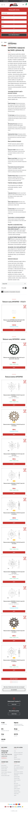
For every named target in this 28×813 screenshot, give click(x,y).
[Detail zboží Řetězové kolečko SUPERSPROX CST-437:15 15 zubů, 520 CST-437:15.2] (14, 563)
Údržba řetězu (16, 793)
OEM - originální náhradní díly (19, 767)
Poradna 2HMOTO (4, 770)
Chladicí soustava (17, 788)
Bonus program (3, 765)
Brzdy (15, 781)
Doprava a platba (4, 768)
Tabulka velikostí (17, 765)
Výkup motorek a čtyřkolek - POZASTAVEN (18, 774)
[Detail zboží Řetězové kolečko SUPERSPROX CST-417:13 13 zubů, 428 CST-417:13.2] (14, 446)
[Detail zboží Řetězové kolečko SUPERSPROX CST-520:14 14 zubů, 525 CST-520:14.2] (14, 593)
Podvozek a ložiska (17, 791)
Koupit (14, 329)
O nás (15, 750)
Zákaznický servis (4, 761)
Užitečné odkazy (17, 761)
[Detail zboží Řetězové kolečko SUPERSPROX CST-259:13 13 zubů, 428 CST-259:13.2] (14, 387)
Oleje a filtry (16, 783)
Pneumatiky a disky (17, 785)
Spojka (15, 795)
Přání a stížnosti (4, 773)
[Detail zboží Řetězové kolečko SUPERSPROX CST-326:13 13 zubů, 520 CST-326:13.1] (14, 622)
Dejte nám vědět (14, 689)
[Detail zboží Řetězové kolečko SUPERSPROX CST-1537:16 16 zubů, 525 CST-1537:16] (14, 534)
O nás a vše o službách (18, 747)
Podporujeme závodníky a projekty (18, 755)
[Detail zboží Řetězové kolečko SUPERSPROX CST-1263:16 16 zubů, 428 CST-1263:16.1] (14, 416)
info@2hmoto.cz (24, 1)
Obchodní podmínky (4, 767)
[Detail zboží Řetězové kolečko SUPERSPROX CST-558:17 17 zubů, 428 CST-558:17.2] (14, 475)
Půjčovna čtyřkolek (17, 759)
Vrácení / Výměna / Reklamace (6, 772)
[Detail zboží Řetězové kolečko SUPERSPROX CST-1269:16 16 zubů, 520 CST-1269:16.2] (14, 652)
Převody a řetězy (16, 778)
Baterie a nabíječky (17, 780)
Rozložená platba (17, 776)
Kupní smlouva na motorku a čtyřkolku (18, 769)
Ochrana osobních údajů (5, 775)
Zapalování (16, 786)
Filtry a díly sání (16, 790)
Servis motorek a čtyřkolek (18, 771)
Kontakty (15, 757)
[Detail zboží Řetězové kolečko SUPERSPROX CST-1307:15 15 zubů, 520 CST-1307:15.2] (14, 504)
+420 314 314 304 (5, 1)
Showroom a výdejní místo (18, 752)
